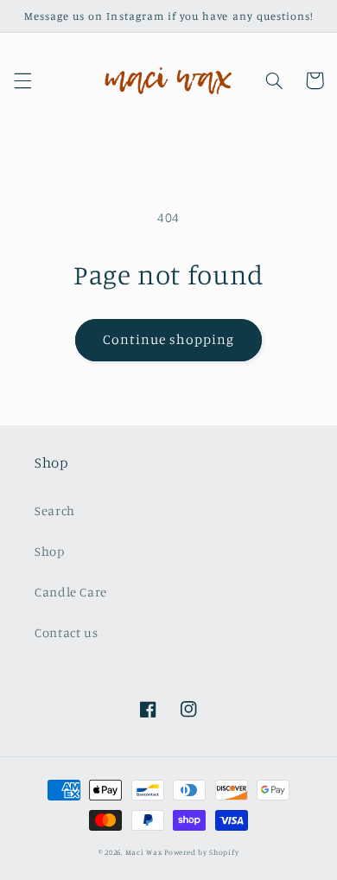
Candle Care (71, 591)
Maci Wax (143, 852)
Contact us (66, 632)
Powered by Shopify (201, 852)
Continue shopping (169, 339)
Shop (50, 551)
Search (55, 510)
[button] (22, 80)
